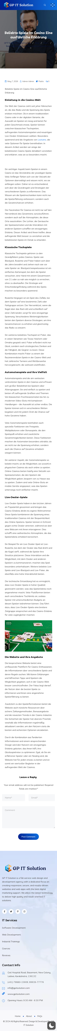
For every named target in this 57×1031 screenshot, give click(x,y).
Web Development (11, 934)
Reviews (6, 955)
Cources (6, 948)
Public (41, 81)
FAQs (39, 1016)
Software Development (14, 927)
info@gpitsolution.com (19, 988)
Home (17, 1016)
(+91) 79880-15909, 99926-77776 (26, 982)
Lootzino (42, 139)
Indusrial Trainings (11, 941)
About (29, 1016)
